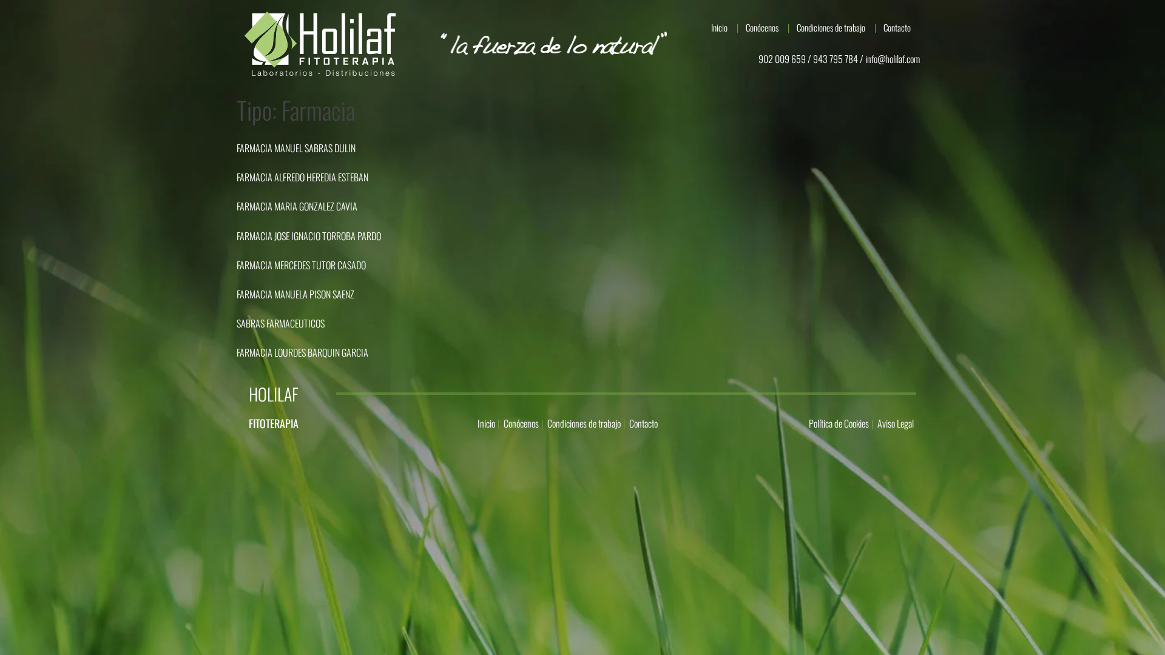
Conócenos (762, 27)
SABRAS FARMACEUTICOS (281, 323)
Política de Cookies (839, 423)
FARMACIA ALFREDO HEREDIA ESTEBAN (302, 177)
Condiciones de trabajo (831, 27)
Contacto (897, 27)
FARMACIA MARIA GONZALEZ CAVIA (297, 206)
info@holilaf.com (892, 59)
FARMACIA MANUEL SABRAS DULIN (296, 148)
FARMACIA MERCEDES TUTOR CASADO (301, 265)
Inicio (719, 27)
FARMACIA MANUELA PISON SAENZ (295, 294)
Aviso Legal (895, 423)
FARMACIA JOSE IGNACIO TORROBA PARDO (309, 236)
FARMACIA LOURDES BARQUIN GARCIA (302, 352)
